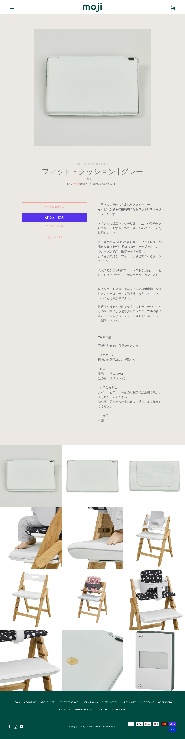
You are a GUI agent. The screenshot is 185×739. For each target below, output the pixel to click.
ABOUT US (30, 702)
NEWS (16, 702)
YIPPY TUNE (147, 702)
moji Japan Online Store (102, 726)
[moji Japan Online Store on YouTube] (21, 726)
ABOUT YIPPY (48, 702)
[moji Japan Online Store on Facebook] (9, 726)
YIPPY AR (102, 709)
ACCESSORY (165, 702)
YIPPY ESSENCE (69, 702)
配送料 (76, 183)
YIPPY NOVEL (110, 702)
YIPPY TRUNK (90, 702)
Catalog (64, 709)
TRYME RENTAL (84, 709)
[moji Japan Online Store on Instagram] (15, 726)
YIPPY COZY (129, 702)
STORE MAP (119, 709)
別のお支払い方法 (54, 225)
